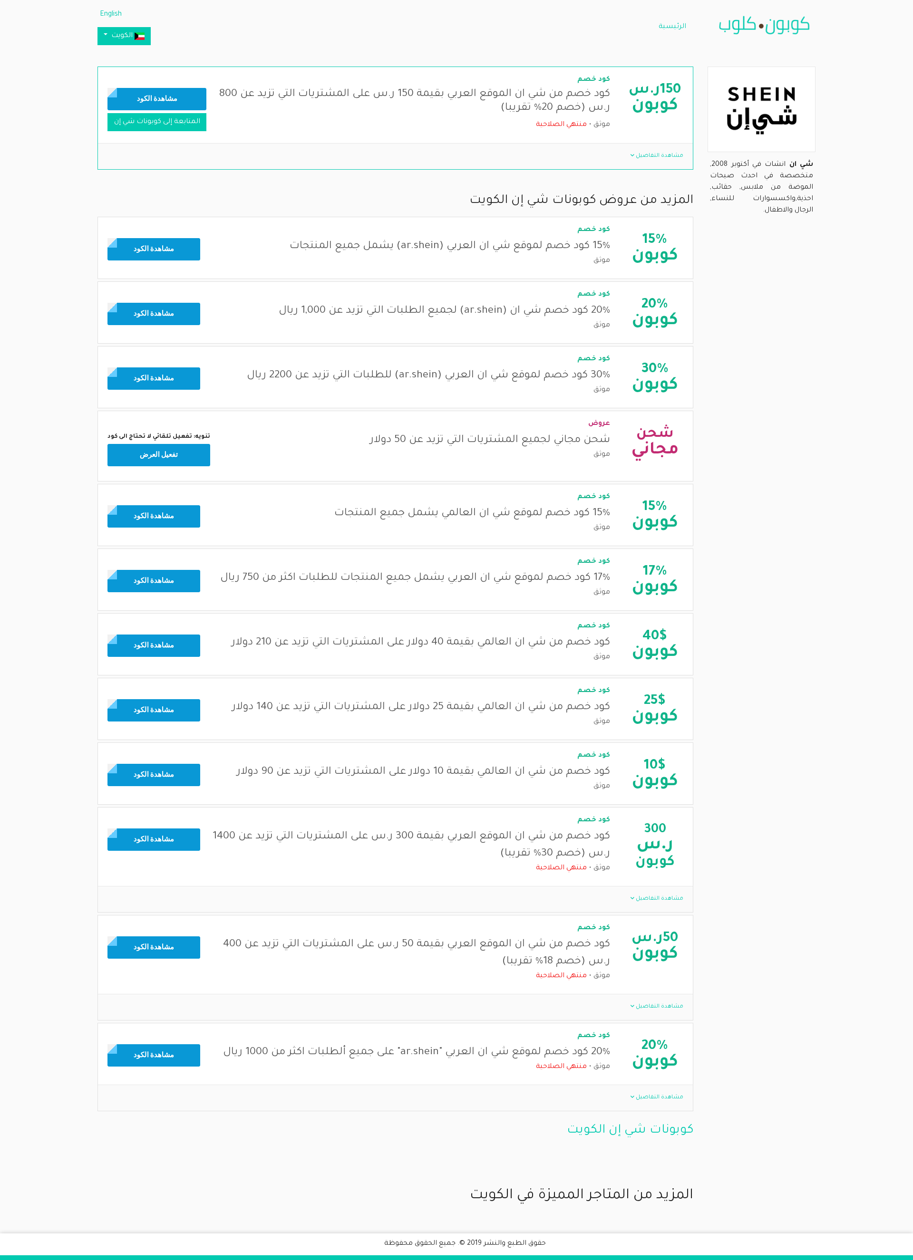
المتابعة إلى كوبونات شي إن (157, 122)
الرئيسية (672, 27)
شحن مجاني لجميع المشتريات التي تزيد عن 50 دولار (490, 440)
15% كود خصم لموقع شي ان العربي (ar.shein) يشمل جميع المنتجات (450, 246)
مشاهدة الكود (157, 99)
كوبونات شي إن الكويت (630, 1130)
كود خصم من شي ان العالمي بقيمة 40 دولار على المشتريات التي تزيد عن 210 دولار (421, 643)
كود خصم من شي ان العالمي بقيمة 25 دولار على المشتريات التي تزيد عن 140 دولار (421, 707)
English (111, 15)
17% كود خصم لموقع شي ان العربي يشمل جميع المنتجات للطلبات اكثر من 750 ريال (415, 578)
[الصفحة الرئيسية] (764, 25)
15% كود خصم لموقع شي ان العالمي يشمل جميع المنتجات (472, 513)
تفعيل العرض (159, 455)
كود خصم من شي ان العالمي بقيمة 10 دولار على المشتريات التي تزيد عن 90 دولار (423, 772)
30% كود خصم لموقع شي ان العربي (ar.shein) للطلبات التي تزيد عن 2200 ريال (428, 376)
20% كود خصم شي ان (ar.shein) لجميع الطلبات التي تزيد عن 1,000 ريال (444, 311)
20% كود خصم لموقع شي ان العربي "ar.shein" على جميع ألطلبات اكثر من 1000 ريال (416, 1052)
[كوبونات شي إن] (761, 111)
